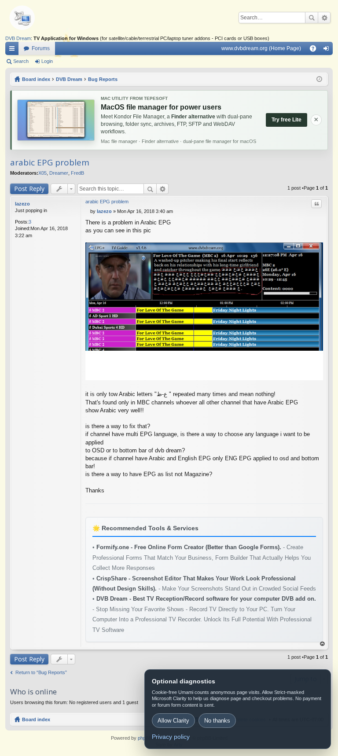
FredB (77, 173)
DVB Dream (18, 38)
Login (47, 61)
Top (322, 644)
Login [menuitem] (328, 50)
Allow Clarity (173, 720)
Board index (36, 719)
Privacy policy (171, 736)
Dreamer (58, 173)
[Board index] (36, 17)
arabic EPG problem (49, 162)
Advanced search (324, 17)
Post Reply (29, 188)
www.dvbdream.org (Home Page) (261, 48)
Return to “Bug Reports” (41, 672)
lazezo (22, 203)
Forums (41, 48)
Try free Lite (286, 120)
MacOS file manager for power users (161, 107)
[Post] (87, 211)
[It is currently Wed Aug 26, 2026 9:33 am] (319, 79)
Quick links (13, 50)
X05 (42, 173)
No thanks (217, 720)
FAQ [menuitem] (316, 50)
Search (311, 17)
